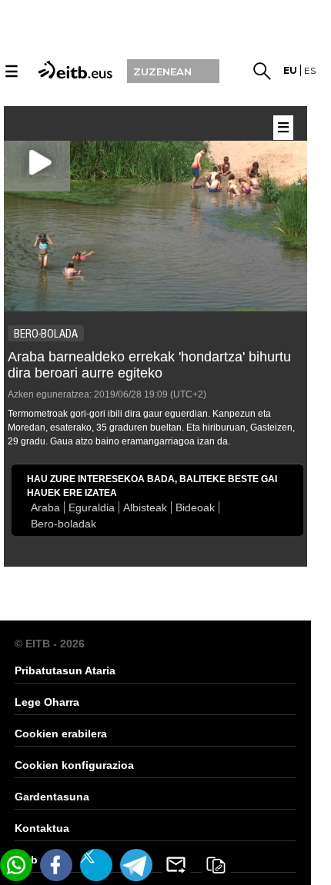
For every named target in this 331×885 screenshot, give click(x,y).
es (310, 70)
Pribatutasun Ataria (65, 670)
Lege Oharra (47, 702)
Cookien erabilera (61, 733)
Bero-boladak (63, 523)
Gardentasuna (52, 796)
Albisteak (145, 507)
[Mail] (176, 865)
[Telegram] (136, 865)
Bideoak (195, 507)
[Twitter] (96, 865)
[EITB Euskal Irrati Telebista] (72, 69)
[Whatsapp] (16, 865)
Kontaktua (42, 828)
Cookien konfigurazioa (74, 765)
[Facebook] (56, 865)
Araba (45, 507)
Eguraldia (92, 507)
